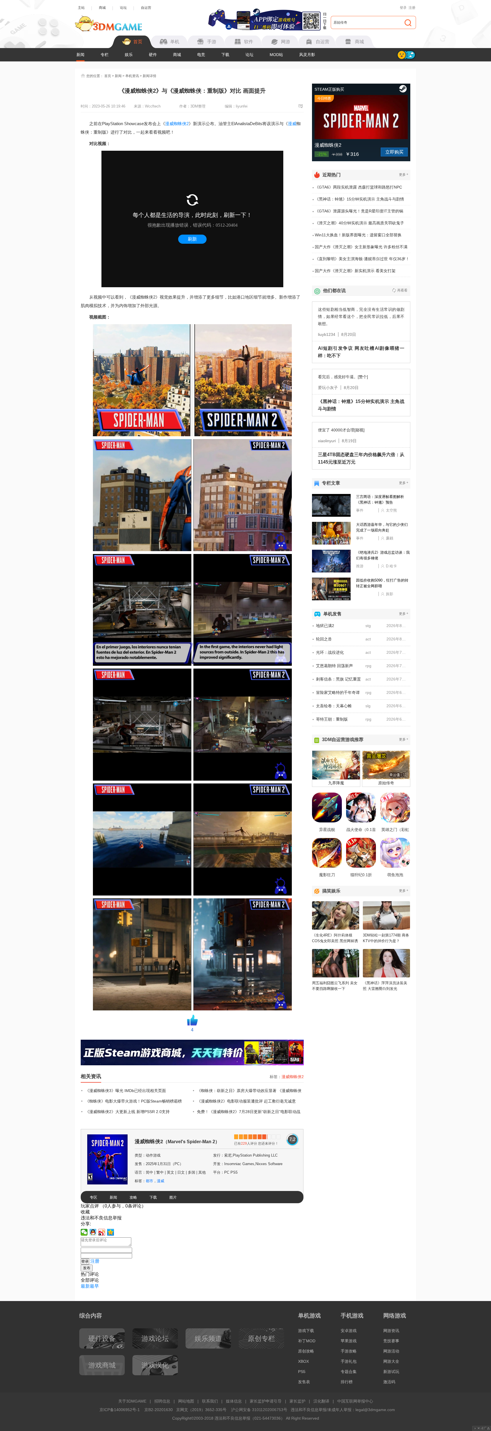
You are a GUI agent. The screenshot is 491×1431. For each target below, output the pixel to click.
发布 (86, 1268)
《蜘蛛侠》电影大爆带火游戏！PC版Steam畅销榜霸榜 (133, 1101)
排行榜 (347, 1382)
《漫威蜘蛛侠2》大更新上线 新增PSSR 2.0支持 (127, 1111)
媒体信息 (234, 1401)
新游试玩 (391, 1371)
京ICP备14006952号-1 (119, 1409)
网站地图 (186, 1401)
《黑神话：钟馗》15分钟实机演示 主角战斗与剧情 (359, 199)
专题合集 (349, 1371)
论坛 (123, 8)
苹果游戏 (349, 1341)
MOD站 (276, 54)
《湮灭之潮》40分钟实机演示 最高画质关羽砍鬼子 (359, 223)
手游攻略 (349, 1351)
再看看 (402, 290)
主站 (81, 8)
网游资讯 (391, 1330)
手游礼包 (349, 1361)
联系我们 (210, 1401)
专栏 (105, 54)
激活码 (389, 1382)
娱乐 (129, 54)
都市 (149, 1181)
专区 (93, 1197)
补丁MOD (306, 1341)
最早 (94, 1286)
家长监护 (297, 1401)
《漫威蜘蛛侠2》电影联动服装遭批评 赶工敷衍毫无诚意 (246, 1101)
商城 (102, 8)
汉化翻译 (321, 1401)
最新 (85, 1286)
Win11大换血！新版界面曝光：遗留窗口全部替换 (358, 235)
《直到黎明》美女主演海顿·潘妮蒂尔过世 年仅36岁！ (362, 259)
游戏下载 (306, 1330)
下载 (225, 54)
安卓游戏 (349, 1330)
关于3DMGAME (132, 1401)
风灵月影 (307, 54)
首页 (107, 76)
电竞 (201, 54)
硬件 (153, 54)
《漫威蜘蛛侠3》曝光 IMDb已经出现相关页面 (125, 1090)
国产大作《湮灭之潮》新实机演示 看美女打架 (355, 270)
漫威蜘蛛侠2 (177, 123)
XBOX (303, 1361)
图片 (173, 1197)
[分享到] (110, 1232)
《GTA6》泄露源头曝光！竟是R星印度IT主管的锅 (359, 211)
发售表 (304, 1382)
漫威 (292, 123)
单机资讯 (132, 76)
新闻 (80, 54)
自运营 (146, 8)
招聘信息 (162, 1401)
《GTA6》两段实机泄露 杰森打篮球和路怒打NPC (358, 187)
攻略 (133, 1197)
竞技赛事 (391, 1341)
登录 (403, 8)
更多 (403, 174)
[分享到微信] (84, 1232)
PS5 (301, 1371)
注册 (412, 8)
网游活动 (391, 1351)
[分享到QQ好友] (93, 1232)
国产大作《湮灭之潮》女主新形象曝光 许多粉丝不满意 (361, 249)
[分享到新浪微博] (101, 1232)
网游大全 (391, 1361)
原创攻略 (306, 1351)
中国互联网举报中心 (355, 1401)
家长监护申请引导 (266, 1401)
